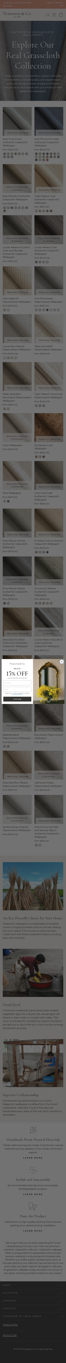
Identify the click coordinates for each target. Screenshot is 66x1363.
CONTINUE (17, 699)
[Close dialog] (62, 662)
